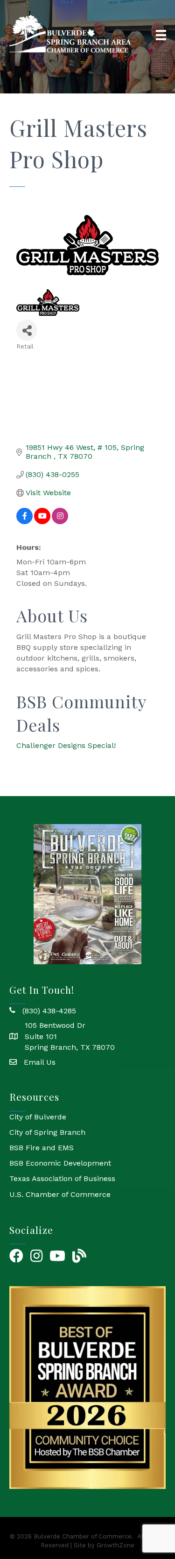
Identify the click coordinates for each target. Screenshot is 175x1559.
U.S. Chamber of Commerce (60, 1194)
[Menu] (161, 35)
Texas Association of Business (62, 1178)
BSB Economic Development (60, 1163)
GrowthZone (115, 1545)
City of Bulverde (37, 1116)
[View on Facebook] (24, 521)
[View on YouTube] (42, 521)
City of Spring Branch (47, 1132)
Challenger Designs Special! (66, 745)
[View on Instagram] (60, 521)
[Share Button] (26, 330)
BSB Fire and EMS (41, 1147)
